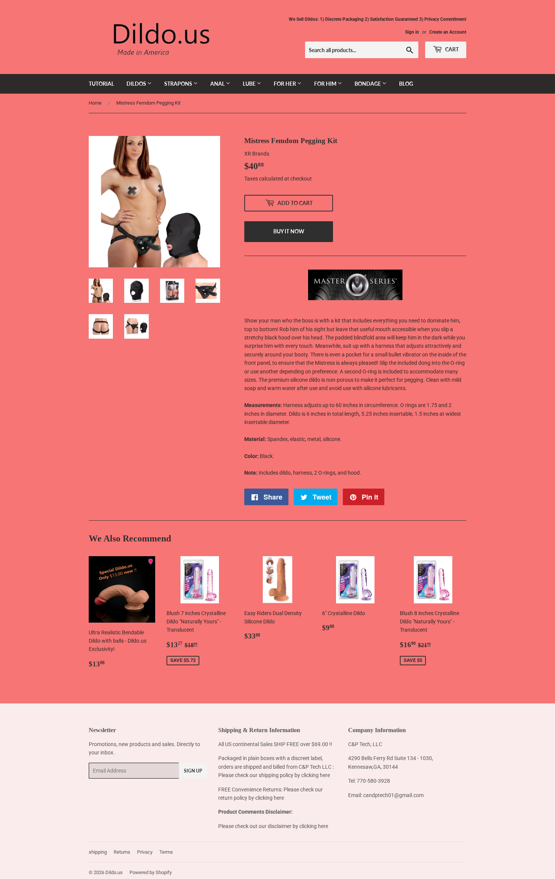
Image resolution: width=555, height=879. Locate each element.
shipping (98, 852)
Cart (451, 49)
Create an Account (447, 32)
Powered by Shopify (151, 872)
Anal (218, 83)
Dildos (136, 83)
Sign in (412, 32)
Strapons (178, 83)
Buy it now (288, 231)
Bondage (368, 83)
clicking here (315, 775)
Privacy (145, 852)
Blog (406, 83)
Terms (166, 852)
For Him (326, 83)
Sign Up (193, 771)
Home (95, 103)
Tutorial (101, 83)
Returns (122, 852)
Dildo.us (114, 872)
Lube (250, 83)
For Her (285, 83)
